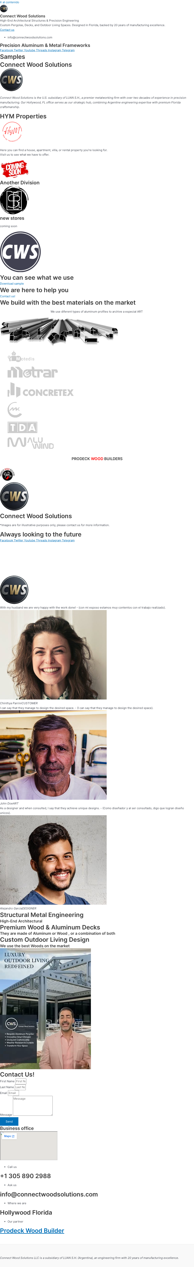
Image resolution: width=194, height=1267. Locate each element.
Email (4, 1093)
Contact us (7, 30)
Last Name (7, 1087)
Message (6, 1114)
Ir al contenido (9, 2)
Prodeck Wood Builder (32, 1230)
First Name (7, 1081)
